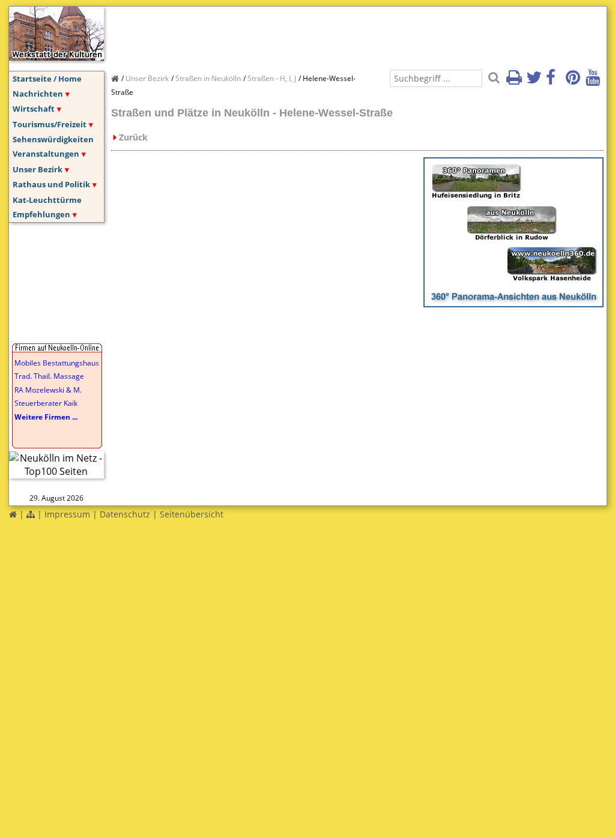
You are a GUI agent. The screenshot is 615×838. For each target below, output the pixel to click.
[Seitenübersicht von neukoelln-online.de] (30, 514)
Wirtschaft (34, 108)
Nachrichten (38, 93)
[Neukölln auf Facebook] (555, 81)
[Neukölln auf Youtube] (595, 81)
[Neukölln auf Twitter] (535, 81)
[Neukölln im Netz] (56, 57)
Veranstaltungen (46, 153)
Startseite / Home (47, 78)
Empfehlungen (41, 214)
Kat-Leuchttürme (47, 199)
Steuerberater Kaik (45, 403)
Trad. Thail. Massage (49, 376)
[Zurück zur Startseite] (13, 514)
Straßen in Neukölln (208, 78)
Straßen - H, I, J (271, 78)
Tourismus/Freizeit (49, 124)
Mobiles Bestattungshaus (56, 363)
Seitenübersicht (191, 514)
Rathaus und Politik (51, 184)
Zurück (133, 137)
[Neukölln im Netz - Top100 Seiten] (56, 471)
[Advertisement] (329, 34)
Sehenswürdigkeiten (53, 139)
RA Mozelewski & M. (48, 390)
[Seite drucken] (515, 81)
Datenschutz (125, 514)
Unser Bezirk (37, 169)
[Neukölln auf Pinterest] (575, 81)
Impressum (67, 514)
